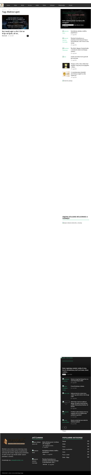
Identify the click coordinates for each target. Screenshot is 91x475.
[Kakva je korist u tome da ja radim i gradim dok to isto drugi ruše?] (66, 395)
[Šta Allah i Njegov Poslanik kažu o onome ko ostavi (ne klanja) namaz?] (66, 50)
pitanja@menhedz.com (17, 460)
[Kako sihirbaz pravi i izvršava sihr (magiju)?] (76, 19)
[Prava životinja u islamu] (66, 388)
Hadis (37, 5)
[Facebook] (84, 1)
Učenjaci (52, 5)
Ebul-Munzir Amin (79, 25)
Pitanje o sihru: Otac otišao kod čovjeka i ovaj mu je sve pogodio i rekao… (80, 65)
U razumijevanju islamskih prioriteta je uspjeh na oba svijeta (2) (78, 73)
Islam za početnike (67, 449)
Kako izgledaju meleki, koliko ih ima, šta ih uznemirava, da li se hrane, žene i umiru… (75, 370)
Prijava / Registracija (6, 1)
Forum (70, 5)
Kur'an (30, 5)
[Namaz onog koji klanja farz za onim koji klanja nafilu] (66, 381)
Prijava (64, 431)
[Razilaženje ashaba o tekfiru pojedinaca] (66, 33)
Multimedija (62, 5)
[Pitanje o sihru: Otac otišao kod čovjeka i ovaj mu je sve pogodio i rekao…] (66, 65)
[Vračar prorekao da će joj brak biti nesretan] (66, 58)
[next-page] (65, 427)
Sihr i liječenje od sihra (68, 25)
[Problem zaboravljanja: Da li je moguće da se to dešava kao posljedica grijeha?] (66, 413)
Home (8, 5)
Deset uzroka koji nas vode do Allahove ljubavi (79, 421)
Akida (22, 5)
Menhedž (4, 35)
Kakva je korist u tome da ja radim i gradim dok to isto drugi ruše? (80, 394)
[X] (87, 1)
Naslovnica (4, 9)
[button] (88, 5)
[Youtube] (90, 1)
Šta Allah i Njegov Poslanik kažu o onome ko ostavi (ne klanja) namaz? (80, 49)
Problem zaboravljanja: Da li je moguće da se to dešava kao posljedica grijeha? (79, 413)
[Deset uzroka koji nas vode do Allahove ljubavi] (66, 422)
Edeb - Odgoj (65, 457)
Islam (15, 5)
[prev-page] (63, 427)
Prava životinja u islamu (77, 386)
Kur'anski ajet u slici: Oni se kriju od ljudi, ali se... (13, 32)
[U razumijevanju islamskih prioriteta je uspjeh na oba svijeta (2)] (66, 74)
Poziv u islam (65, 454)
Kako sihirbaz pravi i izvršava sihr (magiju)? (73, 22)
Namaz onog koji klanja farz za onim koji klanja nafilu (79, 379)
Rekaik (64, 441)
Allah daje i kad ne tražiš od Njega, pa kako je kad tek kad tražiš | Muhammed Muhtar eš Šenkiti (79, 404)
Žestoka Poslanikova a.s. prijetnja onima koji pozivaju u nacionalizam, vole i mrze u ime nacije (80, 40)
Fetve (44, 5)
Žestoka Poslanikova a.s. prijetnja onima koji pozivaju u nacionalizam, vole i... (50, 460)
